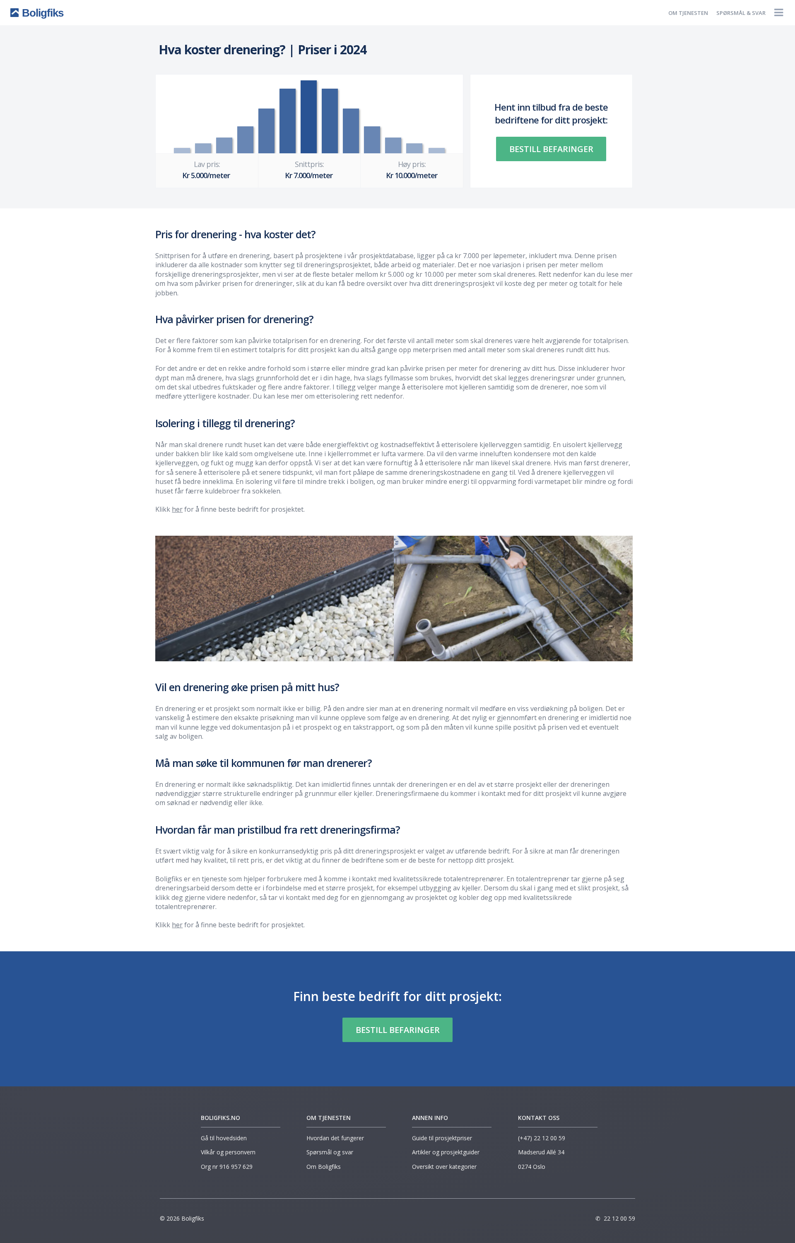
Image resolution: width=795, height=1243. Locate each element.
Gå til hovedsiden (224, 1138)
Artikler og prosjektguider (445, 1152)
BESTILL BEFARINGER (551, 149)
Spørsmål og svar (329, 1152)
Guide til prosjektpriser (442, 1138)
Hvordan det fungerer (335, 1138)
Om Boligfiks (323, 1166)
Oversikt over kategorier (444, 1166)
